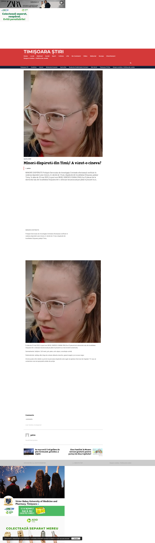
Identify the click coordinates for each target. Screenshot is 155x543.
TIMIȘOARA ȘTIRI (44, 51)
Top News (31, 425)
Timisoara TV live (105, 67)
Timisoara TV (24, 67)
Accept (76, 538)
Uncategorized (37, 425)
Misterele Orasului (51, 67)
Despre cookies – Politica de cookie (36, 58)
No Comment (76, 56)
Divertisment (110, 56)
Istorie (41, 67)
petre (29, 168)
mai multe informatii (64, 538)
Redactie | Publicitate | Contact (78, 67)
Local (26, 425)
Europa (101, 56)
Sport (54, 56)
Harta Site (63, 67)
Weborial (93, 56)
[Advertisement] (77, 35)
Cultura (61, 56)
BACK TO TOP (78, 463)
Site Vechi (94, 67)
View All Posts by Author (31, 440)
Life (67, 56)
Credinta (33, 67)
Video (85, 56)
